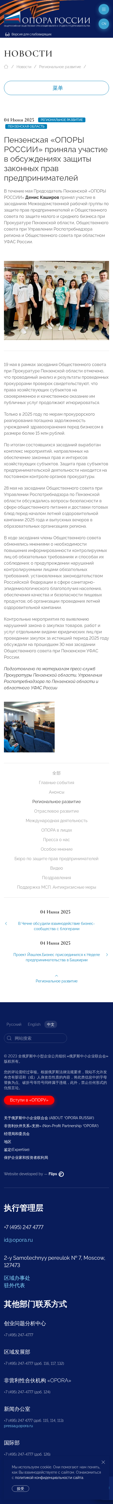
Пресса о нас (56, 839)
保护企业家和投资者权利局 (26, 1157)
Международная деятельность (57, 820)
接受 (20, 1489)
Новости (24, 67)
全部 (56, 773)
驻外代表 (14, 1285)
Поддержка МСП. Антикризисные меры (56, 887)
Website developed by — (31, 1174)
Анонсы (56, 792)
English (34, 1024)
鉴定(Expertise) (16, 1149)
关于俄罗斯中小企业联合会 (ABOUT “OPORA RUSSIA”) (49, 1118)
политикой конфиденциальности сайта (49, 1477)
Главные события (56, 782)
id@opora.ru (18, 1240)
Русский (14, 1024)
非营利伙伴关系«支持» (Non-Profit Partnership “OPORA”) (51, 1126)
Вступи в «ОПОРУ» (29, 1100)
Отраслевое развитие (56, 811)
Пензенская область (26, 126)
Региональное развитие (60, 67)
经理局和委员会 (17, 1134)
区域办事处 (17, 1278)
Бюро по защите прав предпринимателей (56, 858)
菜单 (58, 88)
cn (104, 24)
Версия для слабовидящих (31, 34)
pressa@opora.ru (18, 1426)
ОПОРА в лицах (56, 830)
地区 (7, 1142)
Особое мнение (57, 849)
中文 (50, 1024)
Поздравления (56, 877)
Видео (56, 868)
